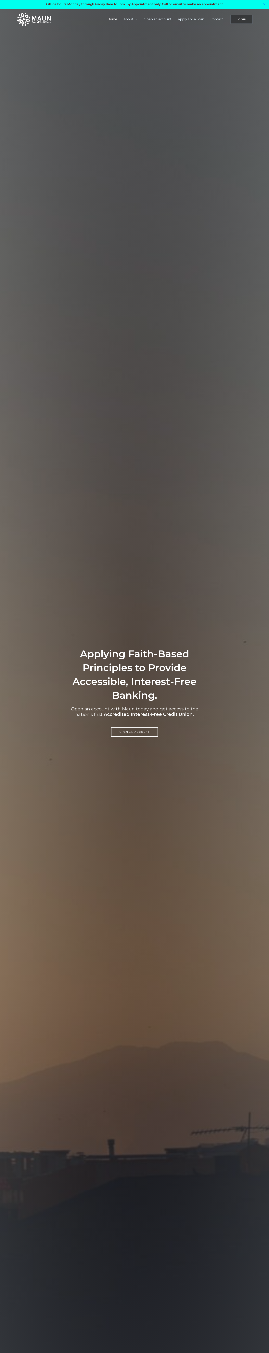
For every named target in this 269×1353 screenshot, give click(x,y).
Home (112, 19)
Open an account (158, 19)
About (128, 19)
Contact (217, 19)
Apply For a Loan (191, 19)
